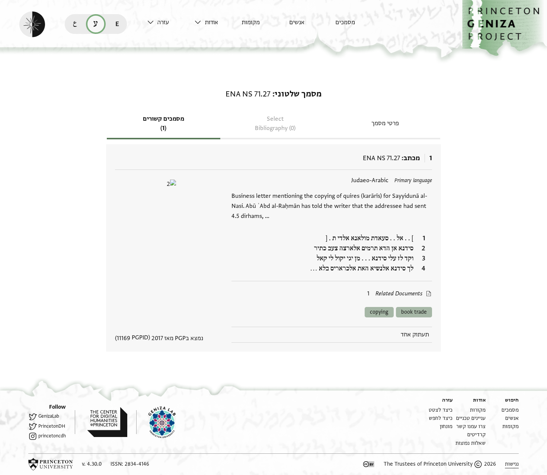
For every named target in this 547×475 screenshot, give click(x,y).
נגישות (512, 464)
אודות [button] (211, 22)
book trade (414, 312)
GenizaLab (48, 416)
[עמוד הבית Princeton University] (50, 464)
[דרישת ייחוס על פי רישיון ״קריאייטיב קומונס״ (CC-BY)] (369, 464)
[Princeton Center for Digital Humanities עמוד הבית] (101, 422)
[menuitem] (357, 26)
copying (379, 312)
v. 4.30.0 (92, 464)
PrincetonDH (51, 426)
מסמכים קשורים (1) (163, 123)
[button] (504, 28)
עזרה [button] (163, 22)
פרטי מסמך (385, 123)
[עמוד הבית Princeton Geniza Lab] (156, 422)
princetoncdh (52, 436)
